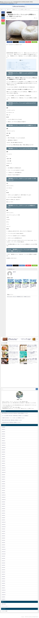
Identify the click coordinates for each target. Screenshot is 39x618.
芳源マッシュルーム (27, 296)
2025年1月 (3, 465)
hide (22, 60)
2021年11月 (3, 551)
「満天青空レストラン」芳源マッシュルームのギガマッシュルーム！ (18, 62)
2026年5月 (3, 431)
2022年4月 (3, 540)
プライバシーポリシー (5, 606)
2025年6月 (3, 456)
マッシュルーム (10, 296)
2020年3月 (3, 583)
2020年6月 (3, 576)
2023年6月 (3, 508)
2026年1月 (3, 440)
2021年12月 (3, 549)
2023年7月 (3, 506)
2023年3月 (3, 515)
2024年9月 (3, 474)
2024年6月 (3, 481)
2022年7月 (3, 533)
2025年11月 (3, 445)
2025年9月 (3, 449)
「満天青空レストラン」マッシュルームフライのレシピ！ (16, 65)
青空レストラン (9, 12)
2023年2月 (3, 517)
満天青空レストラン (20, 296)
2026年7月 (3, 429)
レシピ (15, 296)
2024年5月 (3, 483)
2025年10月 (3, 447)
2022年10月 (3, 526)
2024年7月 (3, 479)
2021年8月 (3, 558)
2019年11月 (3, 592)
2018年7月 (3, 599)
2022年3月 (3, 542)
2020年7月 (3, 574)
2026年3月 (3, 436)
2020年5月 (3, 578)
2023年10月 (3, 499)
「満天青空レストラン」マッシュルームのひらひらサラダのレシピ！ (18, 63)
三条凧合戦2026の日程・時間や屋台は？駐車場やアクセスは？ (11, 422)
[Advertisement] (22, 49)
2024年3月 (3, 488)
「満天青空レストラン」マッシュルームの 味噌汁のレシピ (16, 64)
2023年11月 (3, 497)
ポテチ (14, 271)
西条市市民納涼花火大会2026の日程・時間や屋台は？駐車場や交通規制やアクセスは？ (15, 413)
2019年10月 (3, 594)
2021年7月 (3, 560)
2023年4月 (3, 513)
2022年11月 (3, 524)
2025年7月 (3, 454)
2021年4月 (3, 567)
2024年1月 (3, 492)
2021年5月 (3, 565)
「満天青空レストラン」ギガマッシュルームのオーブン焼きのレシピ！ (19, 66)
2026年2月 (3, 438)
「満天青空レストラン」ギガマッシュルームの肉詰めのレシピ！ (17, 67)
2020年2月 (3, 585)
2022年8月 (3, 531)
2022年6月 (3, 535)
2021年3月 (3, 569)
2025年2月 (3, 463)
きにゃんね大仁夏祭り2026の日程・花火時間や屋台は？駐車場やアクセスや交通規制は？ (15, 415)
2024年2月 (3, 490)
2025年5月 (3, 458)
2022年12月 (3, 522)
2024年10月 (3, 472)
